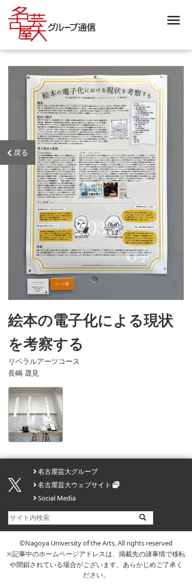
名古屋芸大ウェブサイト (74, 484)
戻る (21, 153)
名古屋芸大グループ (68, 471)
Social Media (57, 498)
